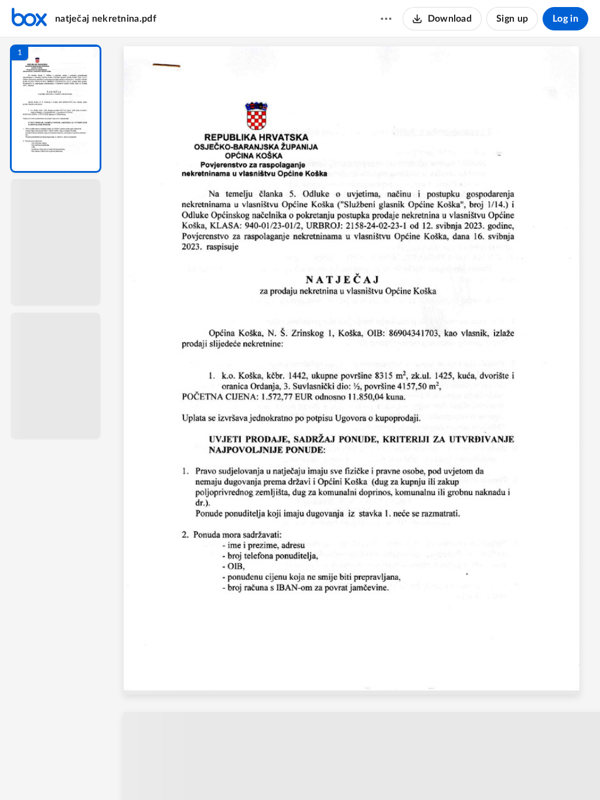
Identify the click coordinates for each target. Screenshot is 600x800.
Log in (565, 18)
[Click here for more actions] (386, 18)
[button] (56, 108)
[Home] (29, 19)
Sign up (512, 18)
